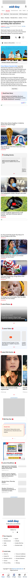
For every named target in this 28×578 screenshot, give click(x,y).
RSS (17, 560)
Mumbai (6, 538)
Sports (16, 538)
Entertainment (7, 541)
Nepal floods (6, 14)
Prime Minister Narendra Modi (9, 66)
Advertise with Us (8, 558)
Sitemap (18, 563)
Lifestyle (17, 541)
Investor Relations (20, 558)
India (5, 543)
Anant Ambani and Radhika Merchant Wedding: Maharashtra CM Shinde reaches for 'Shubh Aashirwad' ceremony (14, 98)
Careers (5, 560)
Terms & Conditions (20, 554)
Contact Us (6, 556)
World (5, 545)
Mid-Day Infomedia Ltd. (17, 568)
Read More (14, 88)
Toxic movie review (14, 14)
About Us (6, 554)
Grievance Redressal (20, 556)
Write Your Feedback (13, 526)
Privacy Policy (7, 563)
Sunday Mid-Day (19, 543)
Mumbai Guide (18, 545)
